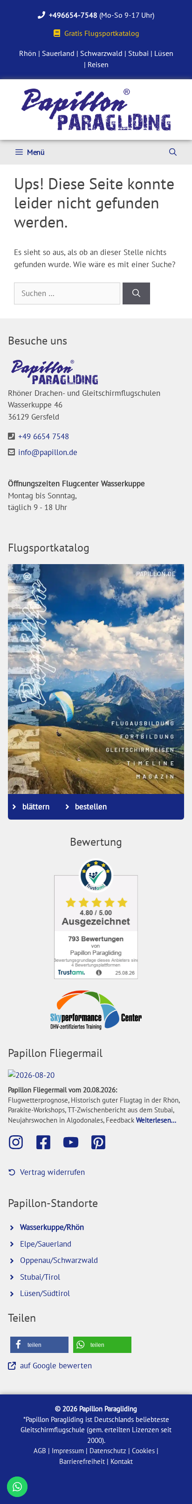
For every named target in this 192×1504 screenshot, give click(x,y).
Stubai (138, 53)
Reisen (98, 64)
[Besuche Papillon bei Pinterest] (103, 1142)
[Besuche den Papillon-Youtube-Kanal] (75, 1142)
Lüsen (163, 53)
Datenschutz (107, 1450)
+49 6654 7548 (43, 436)
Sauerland (58, 53)
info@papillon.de (47, 452)
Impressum (68, 1450)
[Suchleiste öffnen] (173, 152)
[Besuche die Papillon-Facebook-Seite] (48, 1142)
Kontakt (121, 1461)
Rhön (27, 53)
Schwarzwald (101, 53)
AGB (40, 1450)
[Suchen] (136, 294)
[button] (39, 1345)
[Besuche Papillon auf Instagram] (20, 1142)
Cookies (143, 1450)
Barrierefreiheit (82, 1461)
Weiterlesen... (156, 1120)
